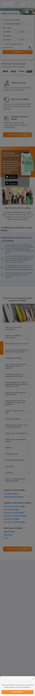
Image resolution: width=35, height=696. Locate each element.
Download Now (17, 692)
